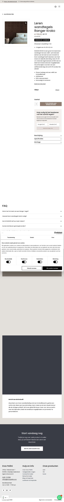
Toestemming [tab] (11, 237)
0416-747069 (6, 477)
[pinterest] (10, 490)
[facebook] (3, 490)
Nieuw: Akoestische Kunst (10, 1)
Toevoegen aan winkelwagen (50, 104)
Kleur (37, 90)
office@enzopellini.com (9, 479)
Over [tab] (53, 237)
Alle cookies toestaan (52, 268)
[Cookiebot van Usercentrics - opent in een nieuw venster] (55, 233)
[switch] (24, 262)
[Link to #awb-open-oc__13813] (59, 6)
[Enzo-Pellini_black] (15, 6)
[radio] (36, 93)
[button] (25, 23)
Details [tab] (32, 237)
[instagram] (7, 490)
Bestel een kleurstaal (40, 84)
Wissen (57, 89)
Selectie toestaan (31, 268)
